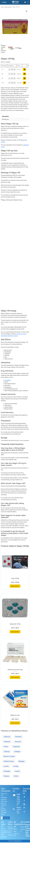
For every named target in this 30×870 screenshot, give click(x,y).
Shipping (23, 827)
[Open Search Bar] (28, 2)
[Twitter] (24, 804)
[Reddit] (24, 811)
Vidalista (18, 737)
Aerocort (18, 742)
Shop (15, 829)
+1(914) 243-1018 (19, 811)
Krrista (15, 766)
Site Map (10, 835)
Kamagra (7, 771)
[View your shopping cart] (25, 2)
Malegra (21, 761)
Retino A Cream (9, 756)
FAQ (2, 826)
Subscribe (6, 818)
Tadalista (16, 746)
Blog (15, 831)
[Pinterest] (24, 808)
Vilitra (6, 746)
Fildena (6, 776)
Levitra (6, 766)
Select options (15, 586)
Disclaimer (4, 836)
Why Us (3, 828)
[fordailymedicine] (15, 2)
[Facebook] (24, 797)
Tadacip (6, 751)
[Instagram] (24, 800)
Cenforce (7, 737)
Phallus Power (9, 761)
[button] (26, 11)
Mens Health (8, 7)
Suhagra (17, 751)
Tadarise (7, 742)
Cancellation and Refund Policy (4, 832)
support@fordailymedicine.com (18, 800)
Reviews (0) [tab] (5, 119)
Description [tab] (5, 116)
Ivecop (17, 771)
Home (2, 7)
